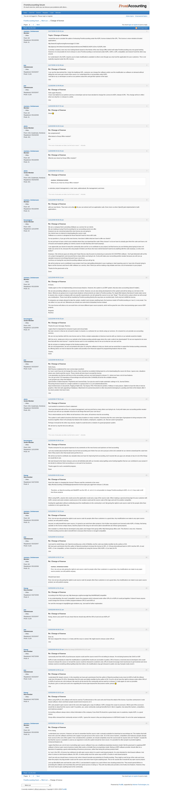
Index (25, 12)
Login (52, 12)
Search (38, 12)
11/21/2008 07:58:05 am (56, 200)
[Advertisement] (85, 796)
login (129, 25)
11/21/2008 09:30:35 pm (56, 220)
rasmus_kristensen (31, 31)
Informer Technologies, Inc (140, 784)
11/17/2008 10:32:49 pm (56, 65)
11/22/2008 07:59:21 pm (56, 399)
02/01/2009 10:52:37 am (56, 557)
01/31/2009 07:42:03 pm (56, 511)
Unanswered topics (141, 16)
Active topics (130, 16)
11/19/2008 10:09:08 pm (56, 85)
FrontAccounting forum (34, 5)
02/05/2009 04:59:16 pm (56, 723)
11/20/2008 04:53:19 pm (56, 171)
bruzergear (28, 220)
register (135, 25)
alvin (26, 126)
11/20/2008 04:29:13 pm (56, 126)
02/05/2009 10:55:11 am (56, 670)
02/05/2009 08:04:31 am (56, 610)
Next (38, 25)
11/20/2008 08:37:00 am (56, 106)
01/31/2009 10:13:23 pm (56, 537)
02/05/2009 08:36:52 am (56, 629)
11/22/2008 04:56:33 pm (56, 319)
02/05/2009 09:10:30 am (56, 649)
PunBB (121, 784)
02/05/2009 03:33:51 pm (56, 692)
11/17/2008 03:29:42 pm (56, 31)
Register (45, 12)
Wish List (44, 21)
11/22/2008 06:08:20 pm (56, 360)
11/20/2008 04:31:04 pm (56, 151)
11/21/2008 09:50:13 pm (56, 277)
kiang (26, 475)
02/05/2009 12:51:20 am (56, 588)
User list (31, 12)
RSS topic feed (142, 28)
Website (58, 12)
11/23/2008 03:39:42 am (56, 440)
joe (25, 65)
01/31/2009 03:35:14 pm (56, 475)
